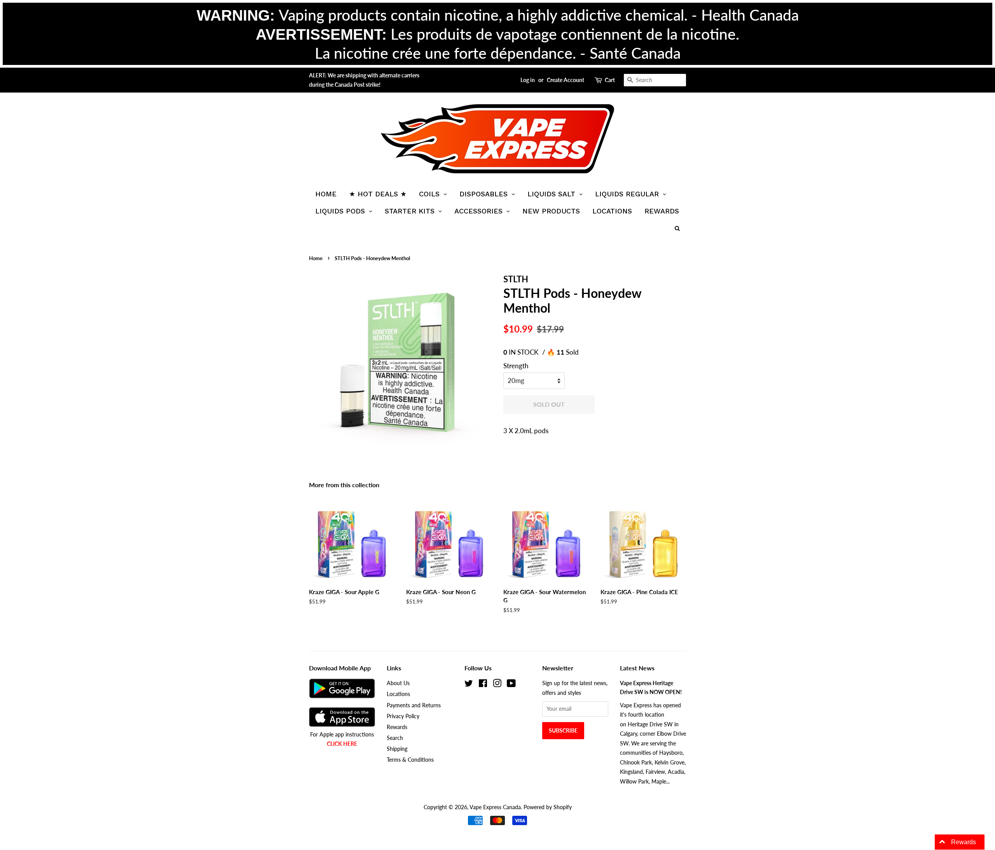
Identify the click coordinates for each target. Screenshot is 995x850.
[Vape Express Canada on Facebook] (482, 684)
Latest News (637, 668)
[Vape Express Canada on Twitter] (468, 684)
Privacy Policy (403, 716)
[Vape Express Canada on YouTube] (511, 684)
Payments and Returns (414, 705)
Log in (527, 80)
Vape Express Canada (495, 807)
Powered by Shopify (548, 807)
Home (316, 258)
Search (395, 738)
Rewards (397, 727)
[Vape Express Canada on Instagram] (497, 684)
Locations (398, 694)
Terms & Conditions (410, 759)
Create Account (565, 80)
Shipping (397, 748)
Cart (610, 80)
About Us (398, 683)
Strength (516, 366)
